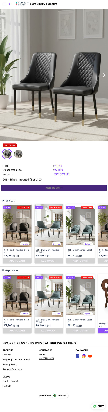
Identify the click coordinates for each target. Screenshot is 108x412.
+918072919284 (46, 358)
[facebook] (77, 356)
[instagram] (84, 356)
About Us (7, 354)
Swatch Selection (11, 381)
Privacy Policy (10, 364)
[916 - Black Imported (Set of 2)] (17, 234)
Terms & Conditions (12, 369)
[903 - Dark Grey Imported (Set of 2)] (49, 234)
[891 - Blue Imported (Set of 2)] (80, 234)
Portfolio (7, 385)
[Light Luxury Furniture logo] (22, 4)
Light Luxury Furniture (43, 4)
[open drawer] (4, 4)
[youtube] (90, 356)
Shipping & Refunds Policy (16, 359)
